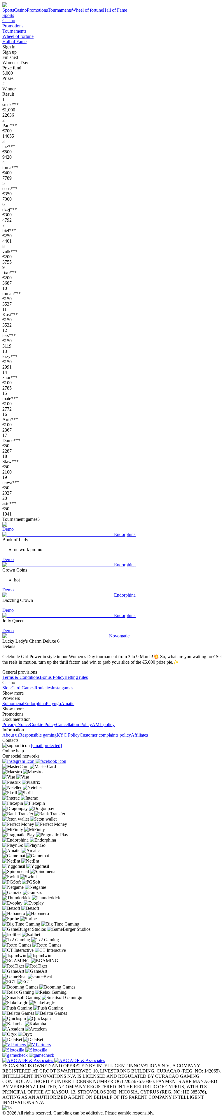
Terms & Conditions (21, 677)
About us (10, 735)
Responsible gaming (38, 735)
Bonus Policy (52, 677)
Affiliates (139, 735)
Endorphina (35, 703)
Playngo (53, 703)
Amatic (67, 703)
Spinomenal (13, 703)
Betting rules (76, 677)
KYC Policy (68, 735)
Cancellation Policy (74, 724)
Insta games (62, 687)
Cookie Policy (43, 724)
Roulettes (43, 687)
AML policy (103, 724)
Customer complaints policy (105, 735)
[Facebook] (51, 761)
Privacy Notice (16, 724)
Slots (6, 687)
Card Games (22, 687)
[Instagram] (19, 761)
